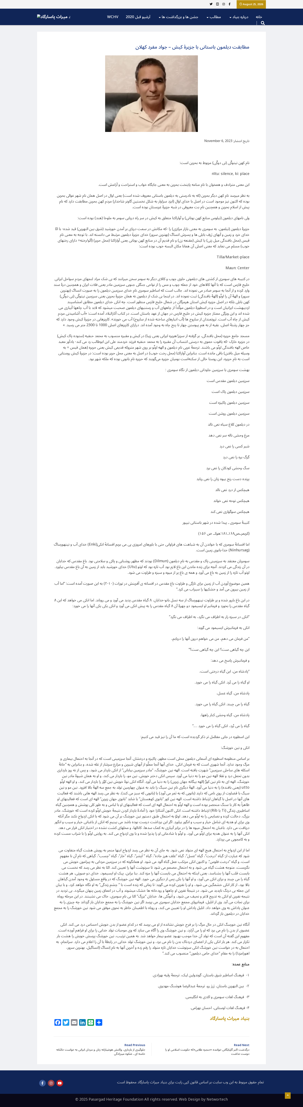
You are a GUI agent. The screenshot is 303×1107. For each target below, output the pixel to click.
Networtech (217, 1099)
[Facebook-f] (42, 1083)
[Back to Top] (288, 1095)
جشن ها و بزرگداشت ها (180, 17)
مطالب (215, 17)
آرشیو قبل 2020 (138, 17)
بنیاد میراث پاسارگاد (229, 1018)
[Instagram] (51, 1083)
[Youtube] (59, 1083)
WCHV (112, 17)
